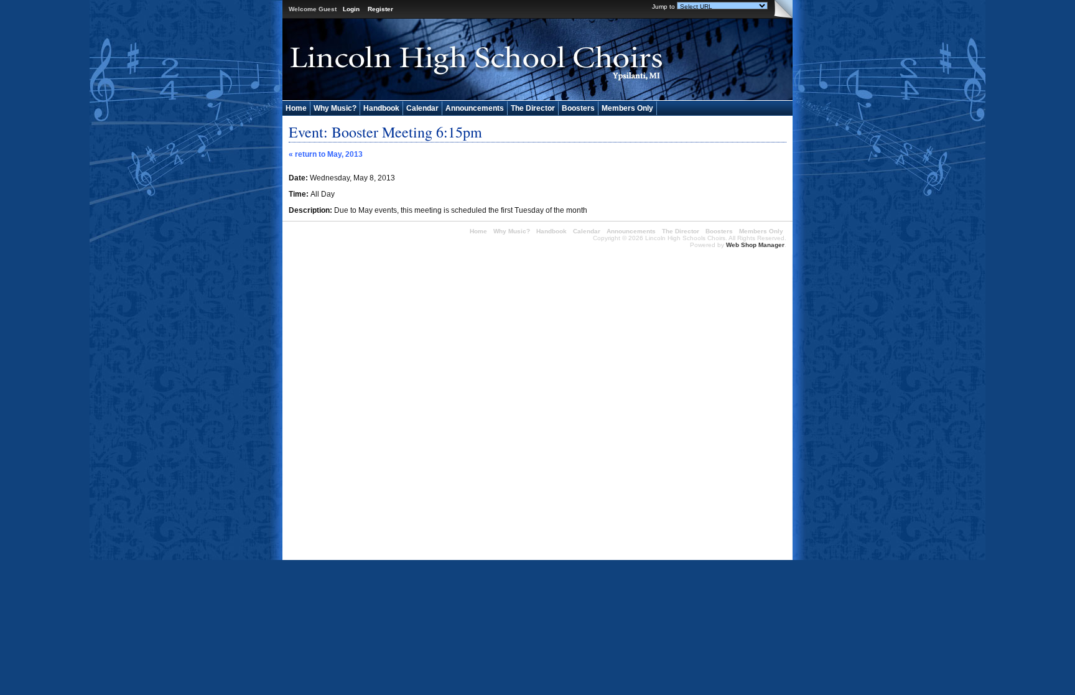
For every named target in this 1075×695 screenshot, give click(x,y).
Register (380, 9)
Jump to (663, 6)
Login (351, 9)
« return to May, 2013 (326, 154)
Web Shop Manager (755, 244)
